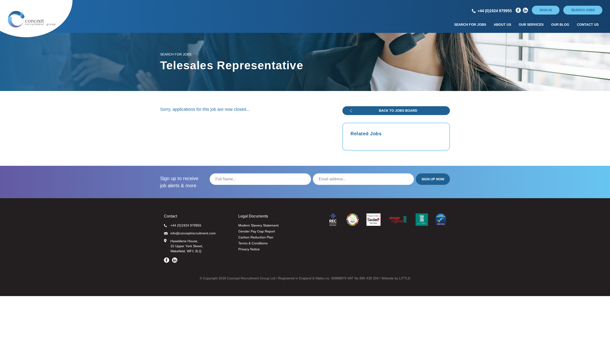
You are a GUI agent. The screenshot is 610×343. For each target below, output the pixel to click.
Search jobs (583, 10)
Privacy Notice (249, 249)
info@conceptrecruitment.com (193, 233)
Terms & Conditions (253, 243)
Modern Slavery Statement (258, 225)
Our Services (531, 24)
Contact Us (588, 24)
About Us (502, 24)
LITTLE (404, 278)
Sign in (545, 10)
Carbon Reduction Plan (255, 237)
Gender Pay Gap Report (256, 231)
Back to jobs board (398, 110)
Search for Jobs (470, 24)
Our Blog (560, 24)
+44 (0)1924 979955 (185, 225)
